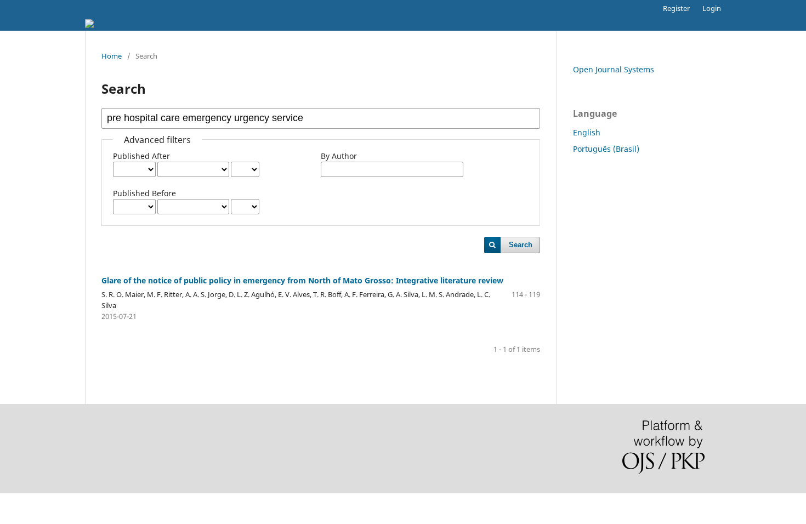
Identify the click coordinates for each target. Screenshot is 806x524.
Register (676, 8)
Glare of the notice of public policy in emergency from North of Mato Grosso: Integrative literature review (302, 280)
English (586, 132)
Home (111, 56)
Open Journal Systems (613, 69)
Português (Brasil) (606, 149)
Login (711, 8)
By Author (339, 156)
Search (520, 245)
